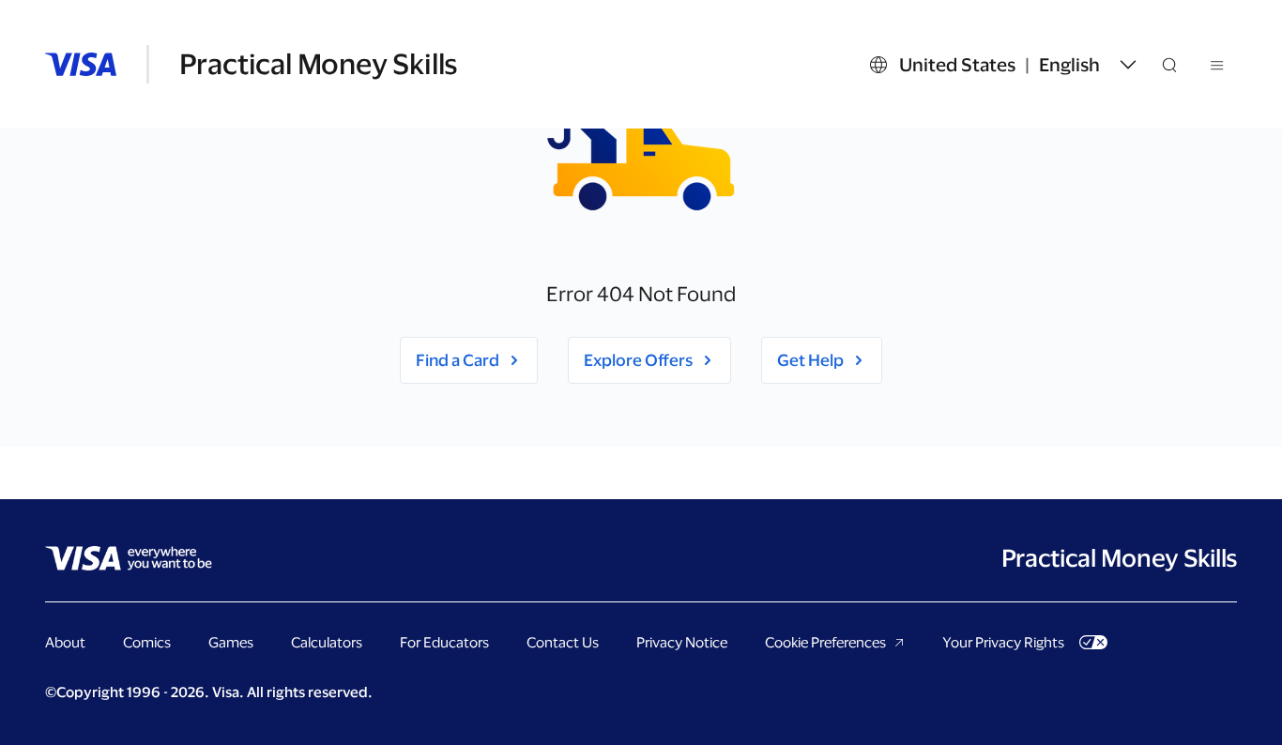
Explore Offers (638, 360)
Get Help (810, 360)
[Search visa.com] (1180, 64)
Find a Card (457, 360)
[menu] (1218, 68)
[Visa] (80, 64)
